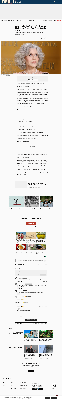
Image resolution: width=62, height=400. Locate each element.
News (2, 20)
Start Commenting (31, 223)
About (12, 382)
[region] (31, 398)
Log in (36, 226)
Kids (3, 388)
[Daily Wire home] (31, 20)
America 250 (17, 20)
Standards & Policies (23, 388)
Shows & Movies (7, 20)
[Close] (61, 398)
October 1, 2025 (39, 132)
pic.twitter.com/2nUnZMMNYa (29, 129)
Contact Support (13, 388)
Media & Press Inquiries (23, 385)
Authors (12, 385)
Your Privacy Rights (23, 382)
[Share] (45, 39)
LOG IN (55, 20)
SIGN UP (59, 20)
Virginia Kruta (17, 34)
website (30, 169)
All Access (12, 20)
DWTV (21, 20)
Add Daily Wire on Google (33, 79)
